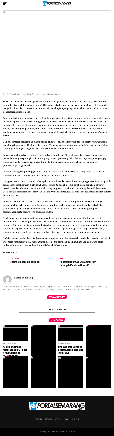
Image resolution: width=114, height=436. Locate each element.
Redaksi (48, 419)
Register (75, 419)
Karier (57, 419)
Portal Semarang (23, 277)
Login (66, 419)
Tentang (38, 419)
